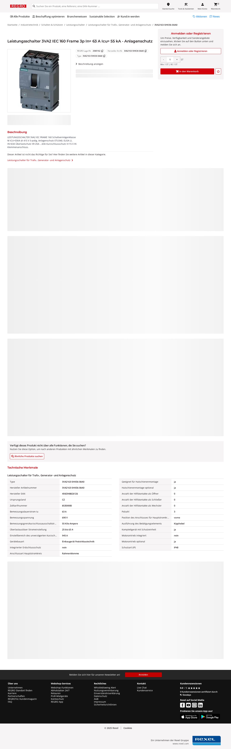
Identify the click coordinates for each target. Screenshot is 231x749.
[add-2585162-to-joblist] (218, 71)
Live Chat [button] (142, 687)
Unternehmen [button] (15, 687)
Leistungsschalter (75, 24)
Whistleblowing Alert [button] (105, 687)
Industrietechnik (29, 24)
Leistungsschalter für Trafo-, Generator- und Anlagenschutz (119, 24)
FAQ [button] (10, 701)
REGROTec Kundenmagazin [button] (22, 699)
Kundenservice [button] (145, 690)
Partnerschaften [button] (16, 696)
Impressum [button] (100, 701)
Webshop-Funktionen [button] (62, 687)
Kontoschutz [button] (57, 699)
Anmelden (143, 674)
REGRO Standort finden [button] (20, 690)
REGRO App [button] (57, 701)
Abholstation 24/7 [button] (60, 690)
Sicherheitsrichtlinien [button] (105, 704)
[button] (128, 728)
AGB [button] (96, 699)
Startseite (12, 24)
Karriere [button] (12, 693)
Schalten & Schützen (52, 24)
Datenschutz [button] (100, 696)
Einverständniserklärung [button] (107, 693)
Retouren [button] (56, 693)
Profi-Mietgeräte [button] (59, 696)
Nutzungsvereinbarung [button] (106, 690)
